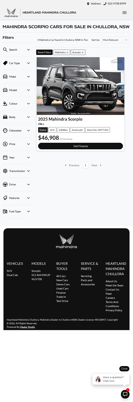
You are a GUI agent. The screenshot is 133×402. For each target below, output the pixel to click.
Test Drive (62, 300)
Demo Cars (63, 284)
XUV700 (37, 279)
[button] (124, 12)
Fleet (109, 293)
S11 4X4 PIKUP (41, 275)
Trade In (61, 296)
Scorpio (36, 270)
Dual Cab (12, 275)
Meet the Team (114, 285)
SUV (9, 270)
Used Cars (62, 288)
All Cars (61, 276)
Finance (61, 292)
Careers (110, 297)
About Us (111, 281)
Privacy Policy (114, 310)
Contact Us (112, 289)
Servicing (86, 276)
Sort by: (96, 40)
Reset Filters (44, 52)
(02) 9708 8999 (117, 3)
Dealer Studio (27, 326)
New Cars (62, 280)
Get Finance (80, 146)
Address (96, 3)
